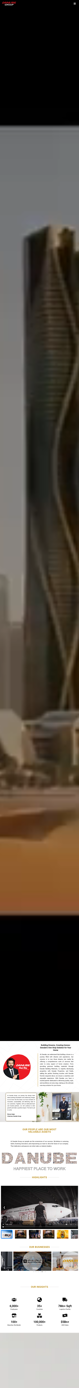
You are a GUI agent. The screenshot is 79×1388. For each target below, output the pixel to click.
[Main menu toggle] (74, 3)
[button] (3, 1261)
